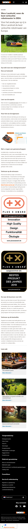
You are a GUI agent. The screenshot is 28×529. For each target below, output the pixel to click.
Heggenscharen (6, 453)
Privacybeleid (20, 518)
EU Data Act (15, 518)
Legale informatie (9, 520)
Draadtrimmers (5, 455)
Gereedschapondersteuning (8, 487)
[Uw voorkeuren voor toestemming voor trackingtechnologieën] (2, 526)
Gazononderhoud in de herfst (10, 424)
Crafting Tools (5, 469)
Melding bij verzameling (8, 527)
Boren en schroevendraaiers (8, 462)
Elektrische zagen (6, 465)
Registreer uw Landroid (7, 485)
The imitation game (8, 370)
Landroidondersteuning (7, 489)
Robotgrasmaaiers (6, 439)
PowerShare (6, 474)
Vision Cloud (5, 441)
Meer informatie (6, 373)
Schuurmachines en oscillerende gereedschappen (14, 467)
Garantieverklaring (16, 520)
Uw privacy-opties (11, 525)
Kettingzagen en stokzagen (8, 450)
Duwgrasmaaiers (6, 448)
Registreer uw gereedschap (8, 482)
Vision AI (4, 443)
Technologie (5, 446)
